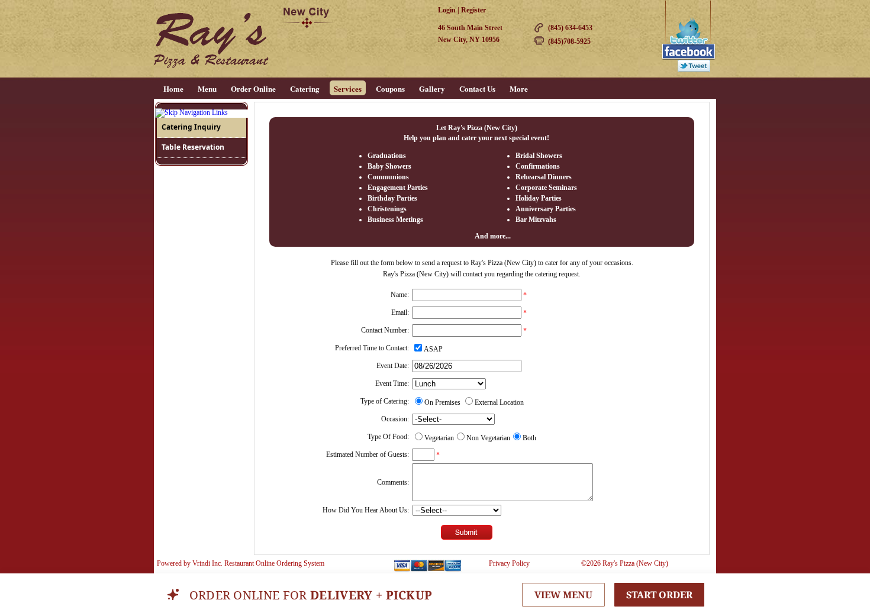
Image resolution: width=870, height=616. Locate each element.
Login (447, 10)
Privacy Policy (509, 563)
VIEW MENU (563, 594)
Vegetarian (439, 438)
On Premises (442, 402)
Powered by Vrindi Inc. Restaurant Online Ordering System (240, 563)
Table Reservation (193, 147)
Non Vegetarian (488, 438)
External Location (499, 402)
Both (529, 438)
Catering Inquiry (191, 127)
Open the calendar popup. (531, 365)
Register (473, 10)
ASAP (433, 349)
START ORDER (659, 594)
